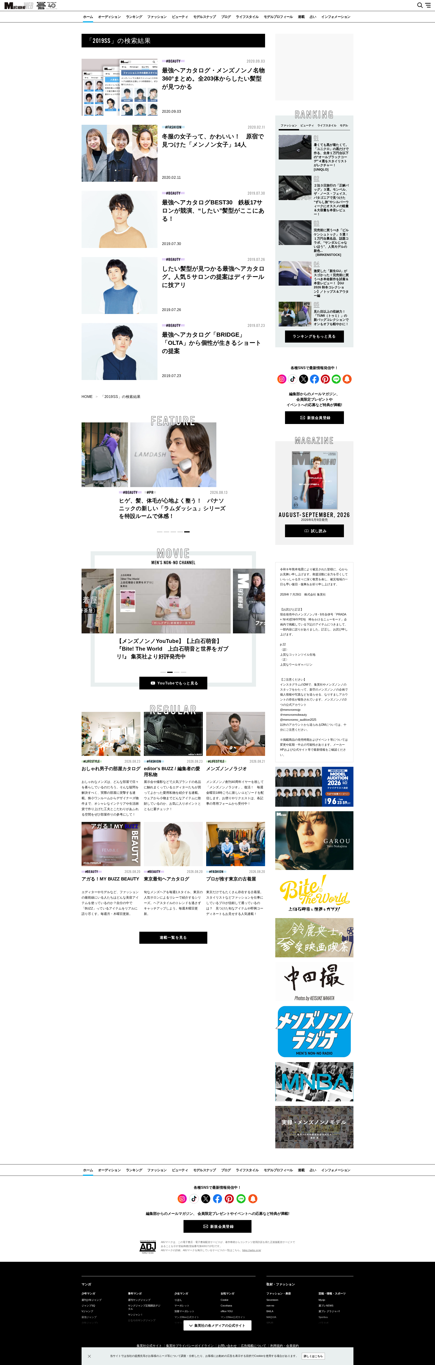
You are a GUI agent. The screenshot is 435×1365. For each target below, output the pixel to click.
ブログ (226, 17)
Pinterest (325, 379)
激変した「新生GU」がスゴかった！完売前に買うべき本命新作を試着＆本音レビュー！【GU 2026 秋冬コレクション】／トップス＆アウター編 (331, 283)
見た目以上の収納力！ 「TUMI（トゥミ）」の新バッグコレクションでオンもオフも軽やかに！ (84, 508)
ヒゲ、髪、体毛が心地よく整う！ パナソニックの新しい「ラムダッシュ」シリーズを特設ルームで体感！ (172, 508)
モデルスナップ (204, 17)
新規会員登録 (319, 418)
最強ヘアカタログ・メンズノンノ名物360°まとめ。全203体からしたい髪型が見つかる (213, 78)
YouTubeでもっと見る (177, 683)
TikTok (292, 379)
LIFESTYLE (92, 762)
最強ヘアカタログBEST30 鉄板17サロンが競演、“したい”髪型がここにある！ (213, 210)
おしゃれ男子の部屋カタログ (111, 768)
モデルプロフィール (278, 17)
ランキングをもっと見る (314, 336)
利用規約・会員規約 (284, 1346)
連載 (301, 17)
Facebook (314, 379)
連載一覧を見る (173, 937)
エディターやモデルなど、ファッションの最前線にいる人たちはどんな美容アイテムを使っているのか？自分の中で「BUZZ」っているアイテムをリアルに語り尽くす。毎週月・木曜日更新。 (110, 903)
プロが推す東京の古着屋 (231, 878)
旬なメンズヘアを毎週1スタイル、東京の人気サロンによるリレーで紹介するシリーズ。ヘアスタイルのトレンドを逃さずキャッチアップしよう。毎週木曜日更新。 (173, 903)
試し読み (319, 531)
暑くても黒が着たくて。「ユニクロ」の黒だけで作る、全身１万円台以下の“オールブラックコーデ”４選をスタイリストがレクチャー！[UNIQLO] (331, 157)
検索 (418, 5)
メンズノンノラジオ (226, 768)
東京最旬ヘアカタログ (166, 878)
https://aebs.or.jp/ (251, 1250)
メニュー (429, 5)
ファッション (157, 17)
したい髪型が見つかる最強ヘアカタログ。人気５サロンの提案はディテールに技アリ (213, 276)
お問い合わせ (227, 1346)
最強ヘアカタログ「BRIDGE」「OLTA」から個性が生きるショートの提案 (211, 342)
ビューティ (180, 17)
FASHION (174, 127)
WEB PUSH (347, 379)
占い (313, 17)
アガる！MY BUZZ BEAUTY (110, 878)
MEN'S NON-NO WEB (17, 5)
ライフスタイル (247, 17)
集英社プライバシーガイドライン (190, 1346)
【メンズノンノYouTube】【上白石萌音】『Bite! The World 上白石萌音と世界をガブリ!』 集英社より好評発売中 (172, 648)
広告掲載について (253, 1346)
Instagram (282, 379)
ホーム (88, 17)
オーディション (109, 17)
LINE (336, 379)
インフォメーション (335, 17)
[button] (159, 531)
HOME (87, 397)
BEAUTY (174, 61)
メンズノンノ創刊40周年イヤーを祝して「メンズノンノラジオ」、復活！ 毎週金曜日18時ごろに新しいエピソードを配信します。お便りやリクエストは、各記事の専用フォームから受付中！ (235, 792)
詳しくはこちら (313, 1356)
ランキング (134, 17)
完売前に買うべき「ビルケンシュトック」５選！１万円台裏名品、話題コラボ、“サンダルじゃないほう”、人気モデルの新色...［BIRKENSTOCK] (331, 242)
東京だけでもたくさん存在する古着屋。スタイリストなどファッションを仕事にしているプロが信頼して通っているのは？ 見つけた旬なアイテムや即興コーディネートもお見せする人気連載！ (234, 903)
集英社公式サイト (149, 1346)
